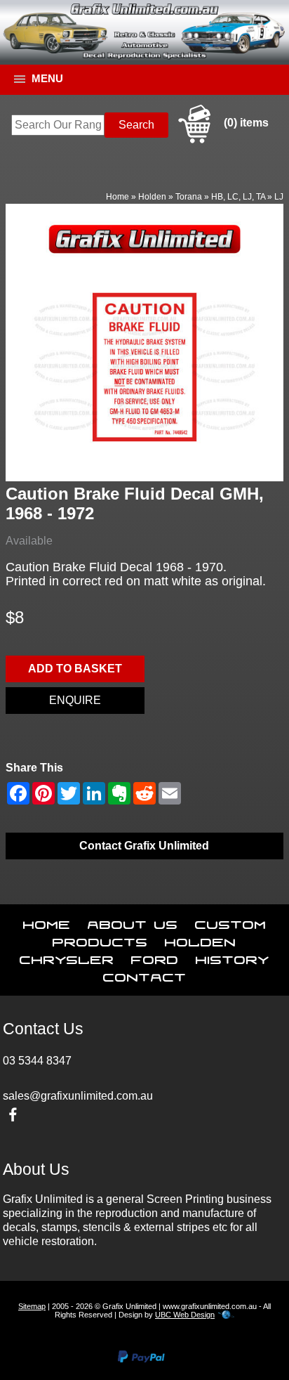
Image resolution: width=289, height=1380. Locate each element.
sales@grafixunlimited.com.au (78, 1096)
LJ (278, 197)
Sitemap (32, 1306)
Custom (231, 922)
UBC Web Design (185, 1314)
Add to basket (75, 669)
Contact (145, 974)
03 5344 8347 (37, 1061)
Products (100, 939)
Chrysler (67, 957)
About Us (133, 922)
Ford (155, 957)
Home (117, 197)
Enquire (75, 700)
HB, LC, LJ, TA (238, 197)
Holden (152, 197)
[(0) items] (222, 141)
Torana (188, 197)
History (232, 957)
